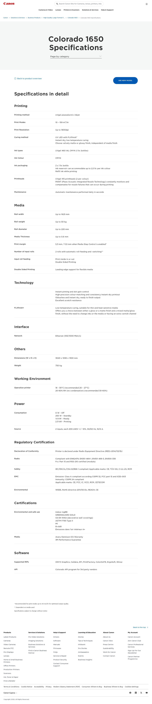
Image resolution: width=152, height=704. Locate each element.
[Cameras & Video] (54, 9)
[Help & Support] (114, 9)
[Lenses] (62, 9)
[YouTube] (147, 693)
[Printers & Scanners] (80, 9)
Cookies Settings (131, 687)
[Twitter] (141, 693)
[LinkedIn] (136, 693)
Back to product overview (29, 79)
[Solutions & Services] (99, 9)
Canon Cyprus (10, 693)
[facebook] (130, 693)
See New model (125, 80)
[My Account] (146, 4)
